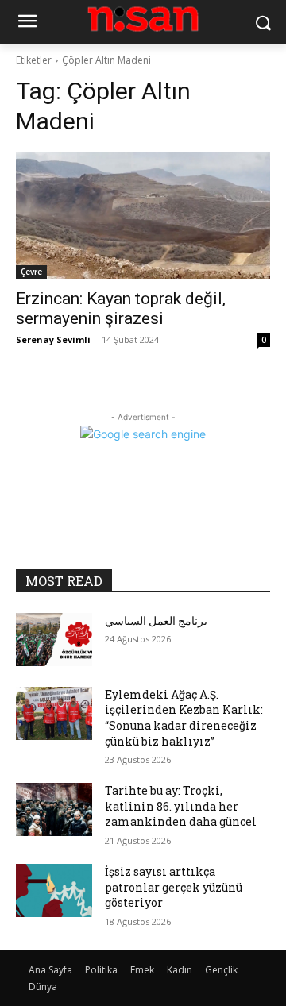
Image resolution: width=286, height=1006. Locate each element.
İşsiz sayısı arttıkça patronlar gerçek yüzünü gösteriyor (173, 887)
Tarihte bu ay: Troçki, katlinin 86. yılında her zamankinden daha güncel (181, 806)
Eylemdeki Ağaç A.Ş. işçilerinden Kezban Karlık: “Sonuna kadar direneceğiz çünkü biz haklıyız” (184, 718)
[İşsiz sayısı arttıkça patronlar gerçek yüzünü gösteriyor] (54, 890)
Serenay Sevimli (53, 339)
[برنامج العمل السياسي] (54, 639)
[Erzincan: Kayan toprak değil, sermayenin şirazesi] (143, 215)
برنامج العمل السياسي (156, 620)
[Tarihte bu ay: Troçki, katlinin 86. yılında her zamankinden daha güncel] (54, 809)
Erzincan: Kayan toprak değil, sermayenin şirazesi (121, 308)
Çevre (31, 271)
